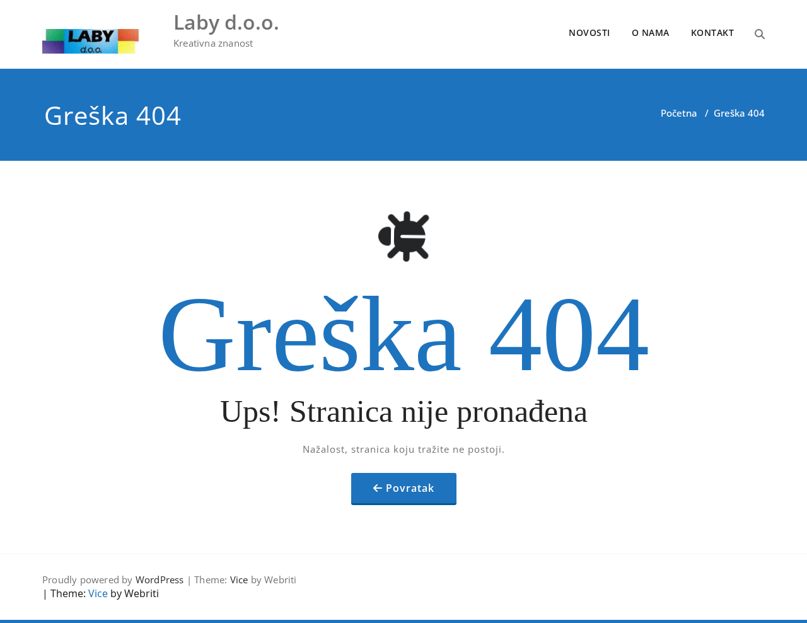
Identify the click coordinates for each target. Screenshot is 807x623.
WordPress (160, 579)
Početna (679, 113)
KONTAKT (712, 32)
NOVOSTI (589, 32)
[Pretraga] (760, 34)
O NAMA (651, 32)
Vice (239, 579)
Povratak (410, 488)
